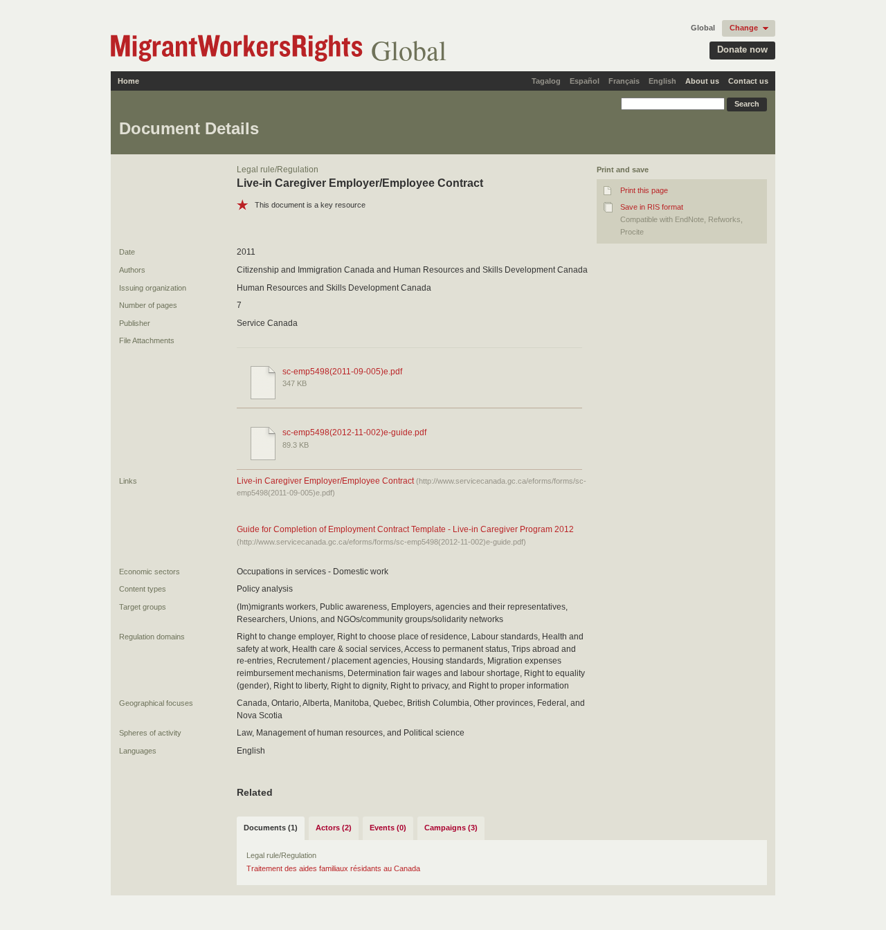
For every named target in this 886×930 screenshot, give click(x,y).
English (662, 81)
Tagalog (546, 81)
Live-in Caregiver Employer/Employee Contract (325, 481)
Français (624, 81)
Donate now (742, 49)
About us (702, 81)
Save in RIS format (651, 207)
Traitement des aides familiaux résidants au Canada (333, 868)
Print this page (644, 190)
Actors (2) (334, 827)
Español (584, 81)
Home (128, 81)
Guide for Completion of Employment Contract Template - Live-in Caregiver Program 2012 (405, 529)
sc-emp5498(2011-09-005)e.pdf (342, 371)
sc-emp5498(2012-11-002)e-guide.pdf (354, 432)
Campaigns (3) (451, 827)
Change (744, 28)
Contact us (748, 81)
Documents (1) (271, 827)
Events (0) (388, 827)
